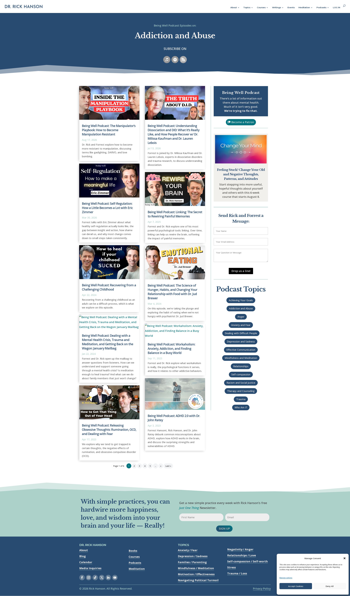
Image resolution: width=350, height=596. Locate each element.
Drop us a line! (240, 271)
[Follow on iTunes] (166, 59)
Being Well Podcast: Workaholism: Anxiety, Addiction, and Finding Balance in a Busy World (171, 348)
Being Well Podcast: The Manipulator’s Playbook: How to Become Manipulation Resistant (108, 130)
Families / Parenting (192, 562)
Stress (231, 567)
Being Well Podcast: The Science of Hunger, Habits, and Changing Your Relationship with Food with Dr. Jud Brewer (172, 291)
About (233, 8)
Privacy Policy (262, 588)
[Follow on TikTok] (95, 577)
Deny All (330, 586)
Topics (246, 8)
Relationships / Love (241, 555)
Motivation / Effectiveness (196, 574)
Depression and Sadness (241, 341)
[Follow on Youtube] (115, 577)
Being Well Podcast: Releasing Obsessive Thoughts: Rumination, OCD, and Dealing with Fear (109, 429)
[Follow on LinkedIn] (108, 577)
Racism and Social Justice (241, 382)
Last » (168, 466)
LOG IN (336, 8)
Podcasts (321, 8)
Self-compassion (240, 374)
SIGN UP (224, 528)
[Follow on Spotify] (175, 59)
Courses (261, 8)
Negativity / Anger (240, 549)
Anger (240, 316)
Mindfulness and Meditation (241, 358)
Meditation (304, 8)
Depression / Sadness (193, 556)
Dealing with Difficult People (241, 333)
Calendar (85, 562)
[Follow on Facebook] (82, 577)
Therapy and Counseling (241, 391)
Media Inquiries (90, 568)
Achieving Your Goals (241, 300)
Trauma (240, 399)
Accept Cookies (295, 586)
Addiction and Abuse (241, 308)
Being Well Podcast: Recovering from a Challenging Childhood (109, 287)
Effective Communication (240, 349)
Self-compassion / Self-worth (247, 561)
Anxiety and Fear (240, 325)
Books (133, 551)
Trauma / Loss (237, 573)
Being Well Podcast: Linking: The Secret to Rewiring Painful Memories (175, 214)
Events (291, 8)
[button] (344, 558)
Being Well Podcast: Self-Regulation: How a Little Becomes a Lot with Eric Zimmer (107, 207)
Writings (276, 8)
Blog (82, 556)
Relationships (240, 366)
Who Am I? (241, 407)
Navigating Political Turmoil (198, 580)
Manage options (285, 578)
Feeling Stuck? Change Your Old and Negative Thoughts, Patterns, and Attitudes (241, 174)
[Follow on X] (101, 577)
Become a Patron (242, 122)
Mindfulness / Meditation (196, 568)
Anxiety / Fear (188, 550)
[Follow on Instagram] (88, 577)
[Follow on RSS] (183, 59)
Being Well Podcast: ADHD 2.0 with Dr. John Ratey (174, 418)
